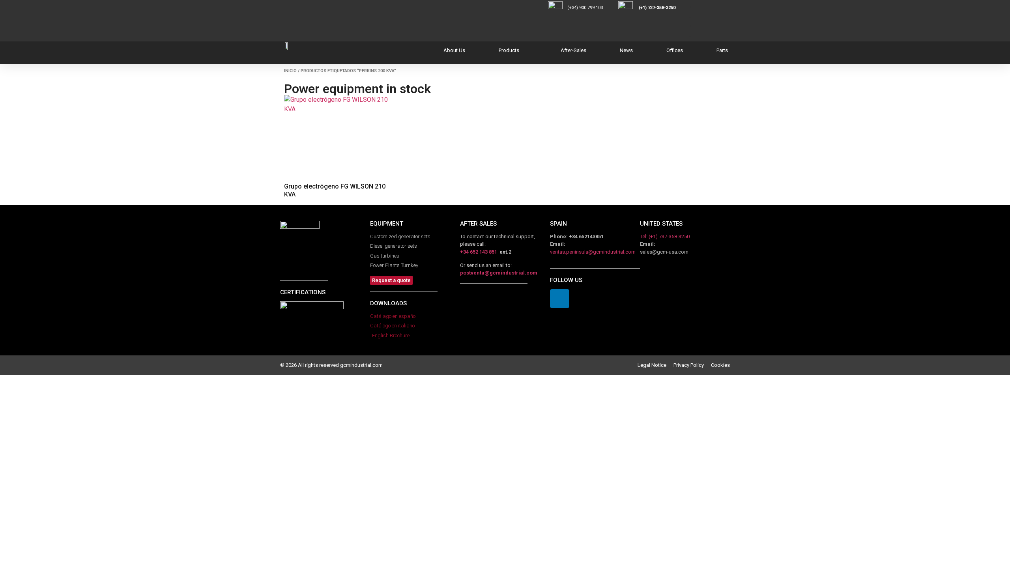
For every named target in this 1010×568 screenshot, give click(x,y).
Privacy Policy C (693, 365)
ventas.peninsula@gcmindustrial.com (593, 252)
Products (509, 50)
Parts (722, 50)
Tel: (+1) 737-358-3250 (665, 236)
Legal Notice (655, 365)
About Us (454, 50)
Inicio (290, 70)
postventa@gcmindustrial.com (498, 273)
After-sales (573, 50)
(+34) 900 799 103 (592, 7)
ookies (722, 365)
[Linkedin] (559, 298)
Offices (674, 50)
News (626, 50)
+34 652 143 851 (478, 252)
